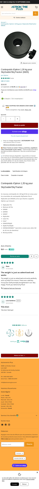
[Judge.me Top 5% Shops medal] (28, 333)
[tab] (5, 171)
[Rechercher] (35, 13)
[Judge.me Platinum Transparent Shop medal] (10, 333)
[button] (5, 78)
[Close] (37, 472)
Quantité (3, 114)
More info (28, 110)
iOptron (5, 75)
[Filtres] (32, 256)
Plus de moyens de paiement (19, 136)
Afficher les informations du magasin (12, 145)
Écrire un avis (15, 256)
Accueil (3, 22)
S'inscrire (29, 444)
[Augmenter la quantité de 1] (17, 118)
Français (18, 453)
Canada (18, 458)
